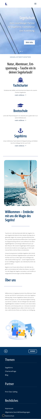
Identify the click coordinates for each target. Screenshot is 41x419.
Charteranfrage (10, 371)
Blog (6, 375)
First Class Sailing (11, 392)
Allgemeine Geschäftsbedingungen (17, 412)
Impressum (9, 408)
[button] (3, 415)
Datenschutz (9, 416)
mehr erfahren (19, 95)
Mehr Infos (29, 42)
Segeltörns (9, 368)
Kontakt (32, 351)
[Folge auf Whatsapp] (6, 351)
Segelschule (27, 17)
